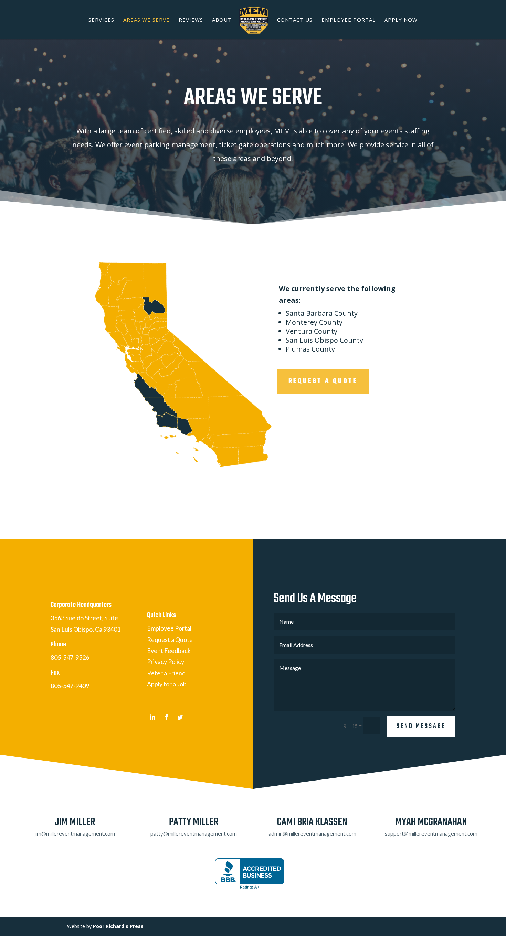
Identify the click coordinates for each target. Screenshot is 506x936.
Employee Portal (169, 628)
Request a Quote (170, 639)
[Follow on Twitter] (180, 717)
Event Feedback (169, 650)
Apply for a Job (167, 684)
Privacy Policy (165, 661)
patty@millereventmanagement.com (193, 833)
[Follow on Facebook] (166, 717)
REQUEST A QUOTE (323, 381)
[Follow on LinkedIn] (152, 717)
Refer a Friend (166, 673)
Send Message (421, 726)
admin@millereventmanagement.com (312, 833)
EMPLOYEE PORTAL (348, 20)
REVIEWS (191, 20)
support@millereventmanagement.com (431, 833)
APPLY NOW (401, 20)
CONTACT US (295, 20)
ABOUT (222, 20)
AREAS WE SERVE (146, 20)
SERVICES (101, 20)
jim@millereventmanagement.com (74, 833)
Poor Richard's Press (118, 926)
